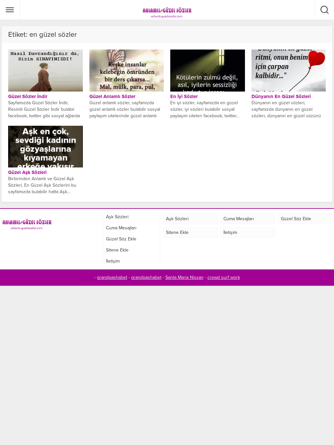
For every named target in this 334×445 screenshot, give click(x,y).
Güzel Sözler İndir (27, 96)
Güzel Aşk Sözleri (27, 172)
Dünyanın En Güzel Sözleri (281, 96)
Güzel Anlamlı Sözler (112, 96)
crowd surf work (223, 277)
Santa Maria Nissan (184, 277)
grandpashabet (112, 277)
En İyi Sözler (184, 96)
